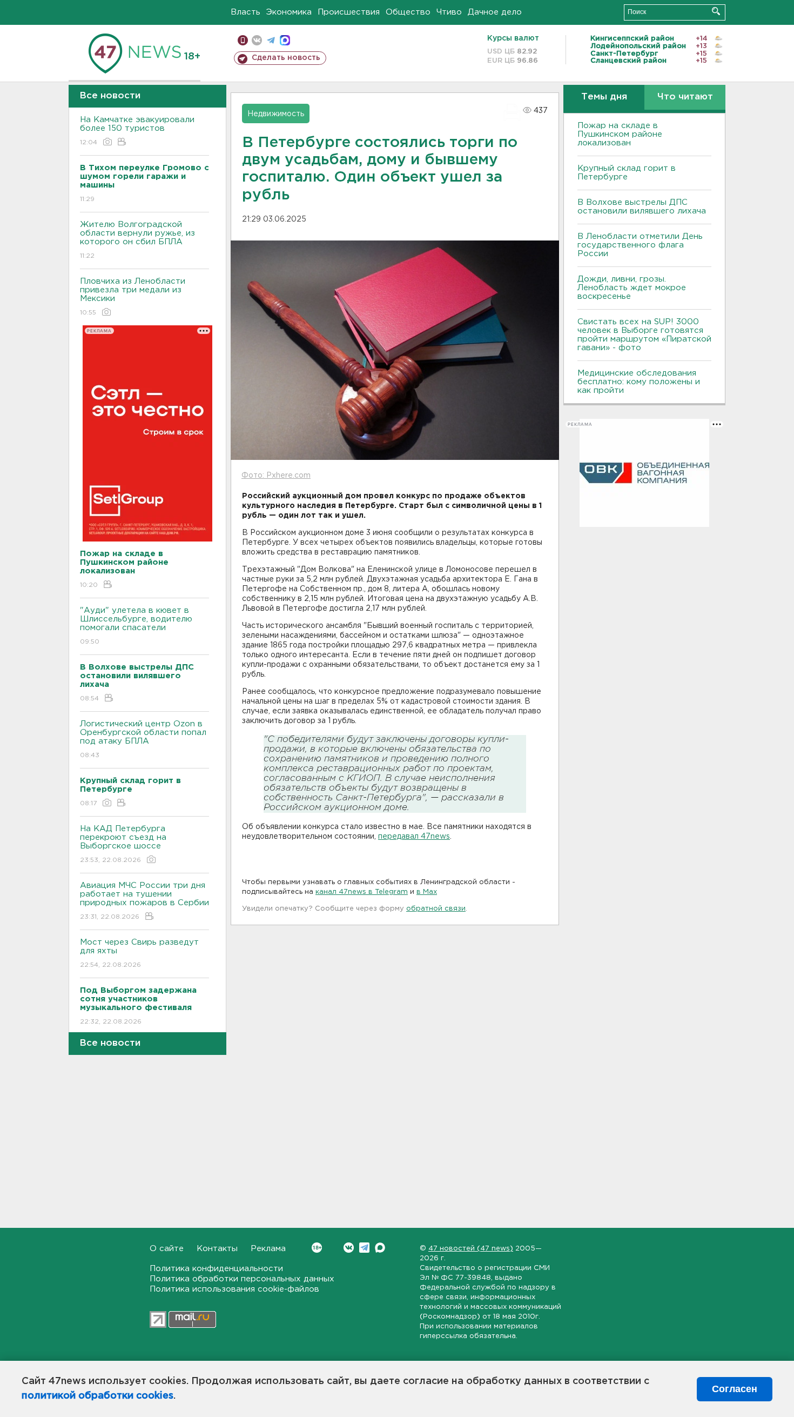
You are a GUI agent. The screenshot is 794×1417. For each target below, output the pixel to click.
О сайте (167, 1248)
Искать (716, 11)
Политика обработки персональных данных (242, 1278)
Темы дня (604, 97)
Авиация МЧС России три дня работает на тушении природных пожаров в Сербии (144, 901)
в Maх (426, 892)
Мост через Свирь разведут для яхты (139, 953)
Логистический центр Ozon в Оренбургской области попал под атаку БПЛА (143, 739)
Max (380, 1247)
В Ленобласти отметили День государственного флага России (640, 245)
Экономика (289, 12)
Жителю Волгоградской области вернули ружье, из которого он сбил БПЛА (137, 240)
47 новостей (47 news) (470, 1249)
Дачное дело (495, 12)
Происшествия (349, 12)
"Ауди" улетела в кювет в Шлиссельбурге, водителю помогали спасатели (136, 626)
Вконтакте (349, 1247)
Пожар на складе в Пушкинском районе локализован (619, 134)
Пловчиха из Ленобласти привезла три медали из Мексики (132, 297)
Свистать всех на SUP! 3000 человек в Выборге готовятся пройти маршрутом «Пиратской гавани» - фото (644, 334)
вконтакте (257, 40)
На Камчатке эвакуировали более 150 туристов (137, 130)
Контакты (217, 1248)
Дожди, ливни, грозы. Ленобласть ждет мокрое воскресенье (631, 288)
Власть (245, 12)
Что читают (685, 97)
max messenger (285, 40)
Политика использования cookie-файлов (234, 1289)
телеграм (271, 40)
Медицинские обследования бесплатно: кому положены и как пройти (638, 382)
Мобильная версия (243, 40)
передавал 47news (414, 836)
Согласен (734, 1388)
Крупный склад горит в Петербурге (626, 173)
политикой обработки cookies (97, 1396)
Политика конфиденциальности (216, 1268)
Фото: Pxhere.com (276, 475)
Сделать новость (286, 58)
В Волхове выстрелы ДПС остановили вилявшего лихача (641, 207)
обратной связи (436, 909)
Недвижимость (275, 114)
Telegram (364, 1247)
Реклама (268, 1248)
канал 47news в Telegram (361, 892)
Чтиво (449, 12)
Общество (408, 12)
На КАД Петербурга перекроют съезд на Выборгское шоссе (123, 844)
